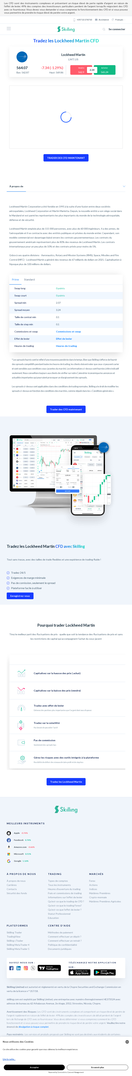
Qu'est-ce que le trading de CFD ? (66, 901)
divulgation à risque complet (34, 1026)
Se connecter (117, 29)
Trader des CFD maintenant (66, 409)
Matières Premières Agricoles (105, 901)
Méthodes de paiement (60, 932)
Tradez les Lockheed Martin (66, 781)
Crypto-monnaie (98, 897)
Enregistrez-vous (20, 595)
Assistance (103, 19)
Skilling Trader (14, 932)
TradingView (13, 936)
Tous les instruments (59, 884)
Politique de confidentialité (62, 944)
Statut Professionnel (59, 913)
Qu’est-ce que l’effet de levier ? (64, 909)
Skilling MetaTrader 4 (18, 944)
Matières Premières (99, 893)
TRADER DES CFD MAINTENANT (66, 157)
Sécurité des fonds (17, 893)
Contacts (12, 889)
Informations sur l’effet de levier (65, 897)
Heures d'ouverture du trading (64, 889)
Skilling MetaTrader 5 (18, 948)
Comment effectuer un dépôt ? (64, 936)
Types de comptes (58, 880)
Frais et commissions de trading (65, 893)
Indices (93, 889)
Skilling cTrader (15, 940)
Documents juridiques (60, 948)
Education (53, 917)
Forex (92, 880)
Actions (93, 884)
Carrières (12, 884)
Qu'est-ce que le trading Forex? (65, 905)
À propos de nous (16, 880)
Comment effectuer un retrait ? (65, 940)
